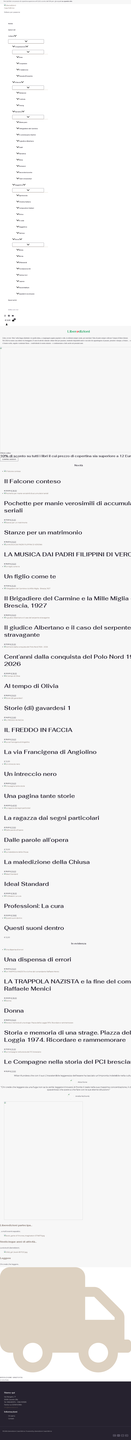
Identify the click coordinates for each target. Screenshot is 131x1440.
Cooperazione (20, 47)
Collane (11, 36)
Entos (21, 214)
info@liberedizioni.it (11, 1407)
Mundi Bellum (24, 288)
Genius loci (23, 275)
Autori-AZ (11, 30)
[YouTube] (13, 316)
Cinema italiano (25, 202)
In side (21, 221)
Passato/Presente (26, 76)
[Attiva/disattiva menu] (26, 41)
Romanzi (22, 166)
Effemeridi (23, 262)
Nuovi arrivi (12, 300)
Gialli (21, 147)
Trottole (22, 99)
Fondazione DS (25, 269)
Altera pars (23, 122)
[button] (15, 36)
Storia (17, 239)
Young (21, 105)
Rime (21, 160)
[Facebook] (9, 316)
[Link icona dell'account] (7, 324)
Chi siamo (11, 1416)
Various (22, 233)
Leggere (5, 1258)
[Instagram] (5, 316)
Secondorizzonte (25, 172)
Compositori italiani (26, 208)
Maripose (22, 93)
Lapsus (21, 281)
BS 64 (21, 256)
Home (10, 24)
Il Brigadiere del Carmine (28, 129)
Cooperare (23, 64)
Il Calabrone (23, 70)
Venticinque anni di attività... (18, 1241)
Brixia (21, 250)
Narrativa (18, 112)
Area (21, 57)
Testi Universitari (25, 179)
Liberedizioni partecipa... (16, 1225)
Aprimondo (23, 196)
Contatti (11, 1419)
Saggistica (19, 185)
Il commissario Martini (27, 135)
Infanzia (18, 82)
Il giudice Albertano (26, 141)
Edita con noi (13, 310)
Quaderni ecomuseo (26, 294)
